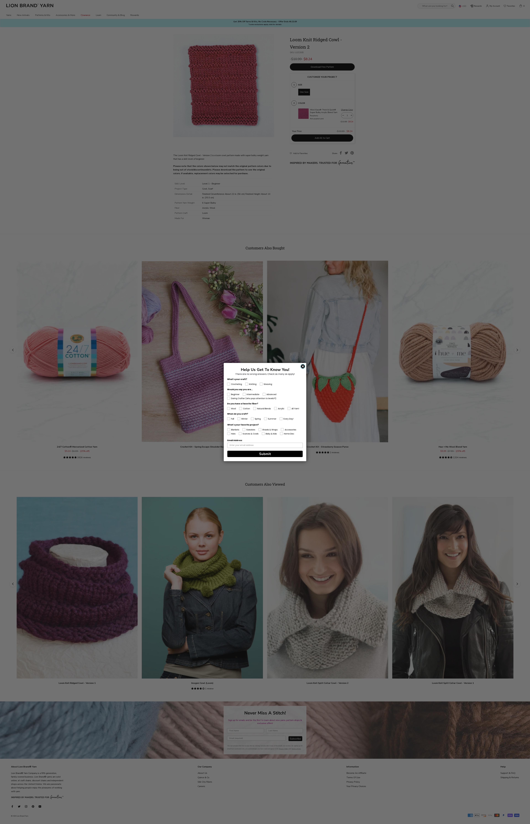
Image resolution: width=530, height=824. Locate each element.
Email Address (234, 440)
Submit (265, 454)
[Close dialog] (303, 366)
